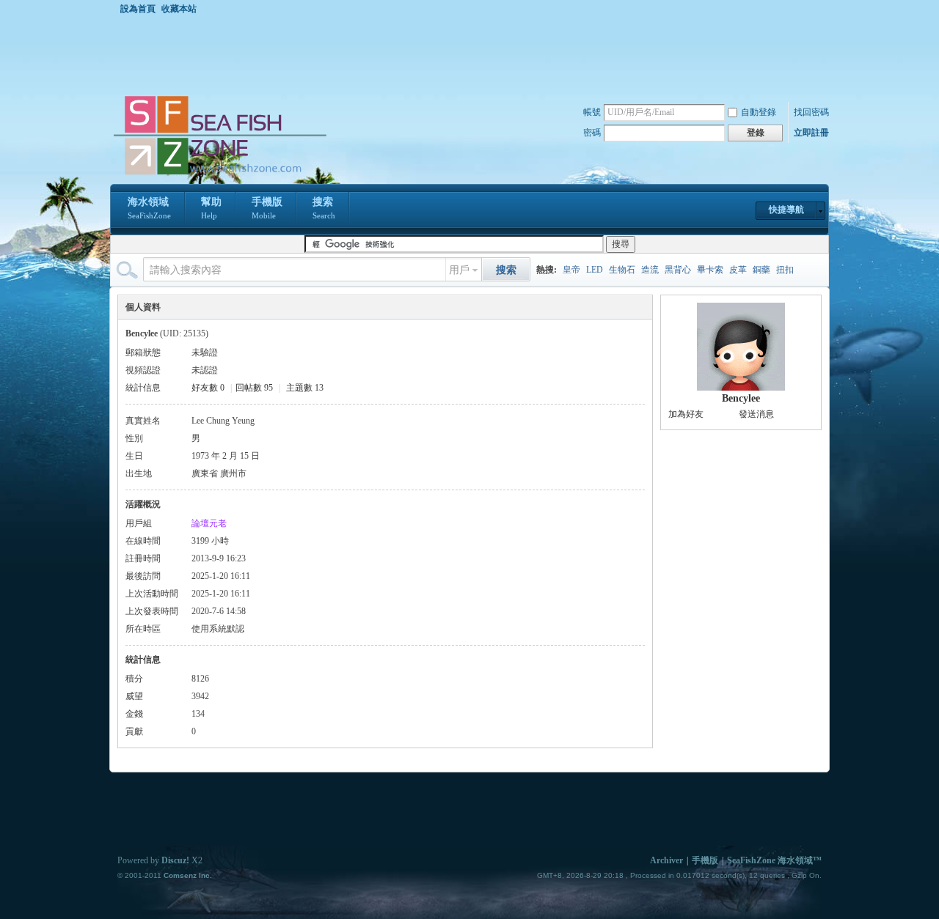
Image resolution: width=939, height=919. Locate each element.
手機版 (267, 208)
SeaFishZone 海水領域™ (774, 860)
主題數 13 (305, 388)
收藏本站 (179, 9)
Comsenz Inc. (188, 875)
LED (594, 270)
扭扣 (785, 270)
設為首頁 (138, 9)
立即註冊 (811, 133)
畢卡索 (710, 270)
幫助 (211, 208)
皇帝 (571, 270)
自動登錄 (758, 112)
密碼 (592, 133)
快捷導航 (786, 209)
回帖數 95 (254, 388)
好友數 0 (207, 388)
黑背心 (678, 270)
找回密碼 (811, 112)
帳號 (592, 112)
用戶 (459, 270)
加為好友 (686, 414)
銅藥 (761, 270)
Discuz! (175, 860)
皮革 (738, 270)
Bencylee (741, 398)
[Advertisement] (473, 54)
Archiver (666, 860)
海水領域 (149, 208)
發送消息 (756, 414)
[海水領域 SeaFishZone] (219, 175)
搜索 (324, 208)
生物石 (622, 270)
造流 (650, 270)
